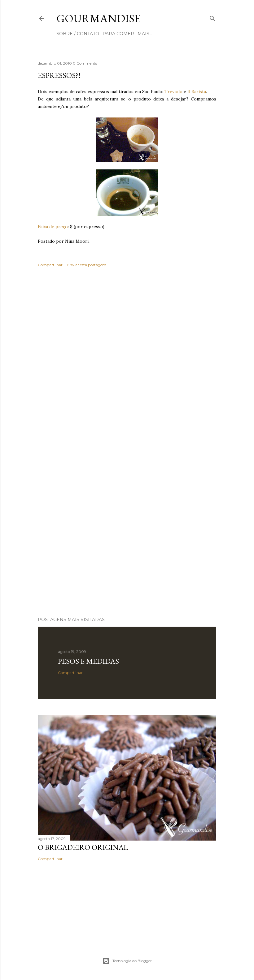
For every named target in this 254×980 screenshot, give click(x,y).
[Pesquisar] (212, 17)
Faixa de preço (53, 226)
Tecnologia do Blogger (132, 960)
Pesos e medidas (88, 661)
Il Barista (196, 91)
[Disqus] (127, 362)
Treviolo (173, 91)
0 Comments (85, 63)
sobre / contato (77, 33)
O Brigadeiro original (83, 847)
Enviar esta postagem (86, 264)
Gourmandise (98, 18)
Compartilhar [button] (50, 264)
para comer (118, 33)
